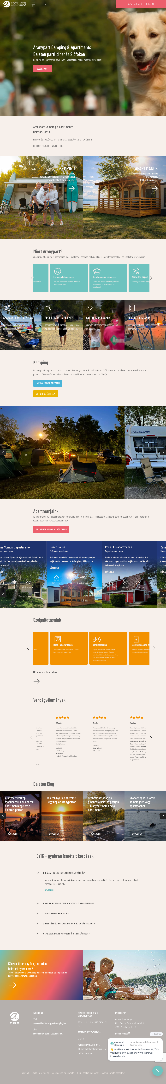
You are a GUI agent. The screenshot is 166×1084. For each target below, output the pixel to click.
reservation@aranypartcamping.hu (49, 1023)
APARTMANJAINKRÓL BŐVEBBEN (51, 529)
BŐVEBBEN (13, 833)
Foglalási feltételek (40, 1072)
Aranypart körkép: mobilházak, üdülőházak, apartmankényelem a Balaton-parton (19, 804)
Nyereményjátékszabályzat (113, 1072)
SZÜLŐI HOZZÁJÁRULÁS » (89, 1045)
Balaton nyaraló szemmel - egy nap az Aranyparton (62, 800)
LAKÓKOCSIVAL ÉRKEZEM (48, 383)
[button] (32, 278)
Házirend (25, 1072)
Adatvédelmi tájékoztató (63, 1072)
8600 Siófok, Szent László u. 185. (48, 1033)
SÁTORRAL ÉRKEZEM (45, 393)
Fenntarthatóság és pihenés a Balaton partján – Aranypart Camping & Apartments (103, 804)
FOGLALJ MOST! (42, 68)
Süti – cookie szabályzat (88, 1072)
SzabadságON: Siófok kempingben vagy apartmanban (142, 802)
